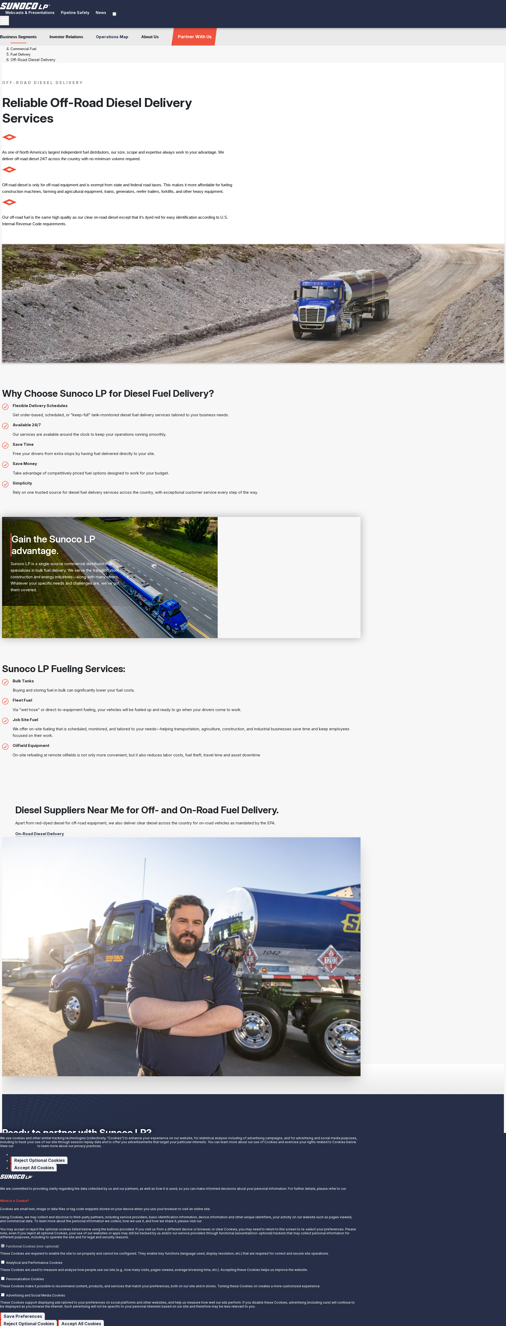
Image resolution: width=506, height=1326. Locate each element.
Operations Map (112, 36)
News (101, 12)
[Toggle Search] (114, 14)
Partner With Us (195, 36)
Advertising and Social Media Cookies (35, 1295)
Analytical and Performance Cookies (34, 1263)
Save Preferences (23, 1316)
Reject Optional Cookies (39, 1160)
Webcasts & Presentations (30, 12)
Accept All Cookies (34, 1167)
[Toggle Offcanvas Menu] (4, 20)
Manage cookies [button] (25, 1154)
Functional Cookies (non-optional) (32, 1246)
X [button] (1, 1181)
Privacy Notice (25, 1146)
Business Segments (18, 37)
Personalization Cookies (25, 1279)
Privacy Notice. (214, 1221)
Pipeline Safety (75, 12)
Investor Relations (66, 37)
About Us (150, 37)
